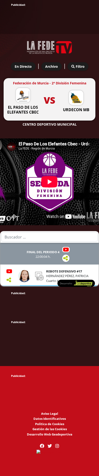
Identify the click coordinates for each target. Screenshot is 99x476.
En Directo (23, 66)
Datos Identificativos (49, 418)
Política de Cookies (49, 424)
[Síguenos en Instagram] (57, 446)
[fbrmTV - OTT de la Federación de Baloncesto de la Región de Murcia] (49, 46)
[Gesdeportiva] (49, 451)
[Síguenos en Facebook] (42, 446)
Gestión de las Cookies (49, 429)
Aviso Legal (49, 413)
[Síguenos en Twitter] (50, 446)
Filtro (80, 66)
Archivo (51, 66)
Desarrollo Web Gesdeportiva (49, 434)
